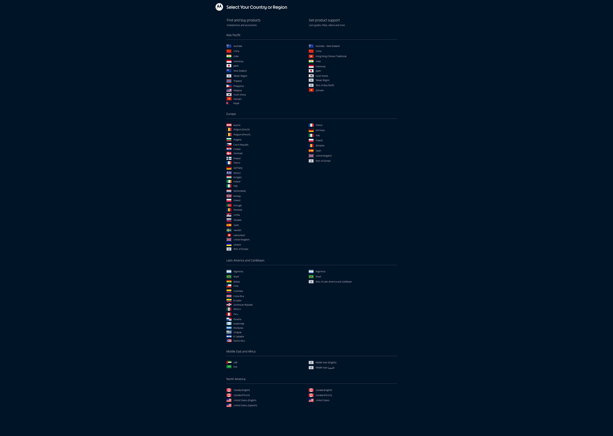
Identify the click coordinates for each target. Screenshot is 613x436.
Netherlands (240, 190)
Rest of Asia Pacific (325, 85)
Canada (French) (242, 395)
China (236, 51)
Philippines (238, 86)
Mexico (237, 309)
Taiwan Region (240, 75)
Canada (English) (242, 390)
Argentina (238, 271)
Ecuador (237, 300)
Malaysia (237, 90)
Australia (238, 46)
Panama (237, 319)
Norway (237, 196)
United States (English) (245, 400)
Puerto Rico (239, 340)
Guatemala (238, 323)
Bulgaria (237, 139)
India (236, 56)
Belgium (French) (242, 134)
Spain (236, 225)
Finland (236, 158)
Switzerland (239, 235)
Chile (236, 285)
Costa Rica (238, 296)
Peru (236, 314)
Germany (238, 167)
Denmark (238, 153)
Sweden (238, 230)
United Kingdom (242, 239)
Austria (236, 125)
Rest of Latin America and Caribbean (334, 281)
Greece (237, 172)
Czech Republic (241, 144)
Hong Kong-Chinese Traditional (331, 56)
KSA (235, 366)
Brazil (236, 276)
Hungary (237, 177)
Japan (236, 65)
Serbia (237, 214)
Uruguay (237, 332)
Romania (238, 209)
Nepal (236, 103)
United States (322, 400)
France (237, 162)
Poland (237, 200)
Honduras (238, 327)
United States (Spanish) (245, 405)
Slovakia (237, 219)
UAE (235, 362)
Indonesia (238, 61)
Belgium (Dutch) (242, 129)
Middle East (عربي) (325, 367)
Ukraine (237, 244)
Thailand (238, 80)
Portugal (237, 205)
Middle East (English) (326, 362)
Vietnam (237, 98)
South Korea (239, 94)
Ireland (236, 181)
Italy (236, 185)
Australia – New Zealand (328, 46)
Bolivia (236, 281)
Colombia (238, 291)
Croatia (236, 148)
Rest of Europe (241, 248)
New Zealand (240, 70)
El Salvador (238, 336)
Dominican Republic (243, 304)
